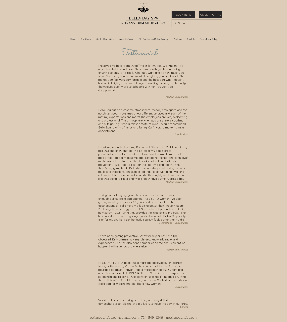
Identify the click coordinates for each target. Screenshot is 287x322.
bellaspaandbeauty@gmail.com (114, 318)
